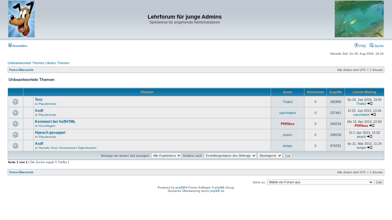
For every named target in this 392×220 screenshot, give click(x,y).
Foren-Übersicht (21, 70)
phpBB (180, 187)
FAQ (362, 46)
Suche (378, 46)
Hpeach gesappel (50, 132)
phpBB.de (217, 191)
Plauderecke (47, 103)
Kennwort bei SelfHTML (55, 121)
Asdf (39, 110)
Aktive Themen (58, 63)
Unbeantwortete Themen (26, 63)
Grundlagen (47, 125)
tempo (287, 146)
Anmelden (19, 46)
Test (38, 99)
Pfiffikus (287, 124)
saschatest (287, 113)
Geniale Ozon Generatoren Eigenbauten (67, 147)
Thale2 (288, 102)
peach (287, 135)
